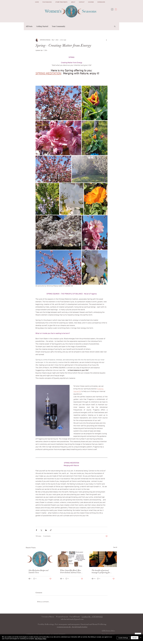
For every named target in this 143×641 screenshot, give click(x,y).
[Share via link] (51, 530)
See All (115, 547)
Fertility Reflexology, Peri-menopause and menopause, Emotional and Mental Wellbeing (72, 624)
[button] (116, 9)
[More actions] (106, 40)
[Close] (140, 637)
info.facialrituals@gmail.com (72, 619)
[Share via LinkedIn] (46, 530)
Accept (134, 638)
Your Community (58, 26)
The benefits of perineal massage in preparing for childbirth (101, 571)
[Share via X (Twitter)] (41, 530)
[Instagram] (112, 9)
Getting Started (42, 26)
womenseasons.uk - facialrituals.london (72, 627)
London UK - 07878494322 (92, 616)
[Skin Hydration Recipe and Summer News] (40, 559)
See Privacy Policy (40, 639)
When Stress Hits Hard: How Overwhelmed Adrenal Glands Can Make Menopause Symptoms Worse (71, 571)
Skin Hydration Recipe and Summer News (38, 571)
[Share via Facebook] (36, 530)
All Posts (29, 26)
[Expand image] (58, 103)
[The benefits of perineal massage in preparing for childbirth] (103, 559)
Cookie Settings (123, 638)
